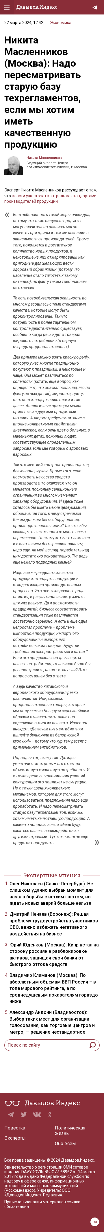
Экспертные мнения (52, 875)
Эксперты (15, 1138)
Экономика (60, 22)
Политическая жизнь (70, 1130)
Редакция (52, 1195)
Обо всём (65, 1143)
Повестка (14, 1128)
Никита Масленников (44, 158)
